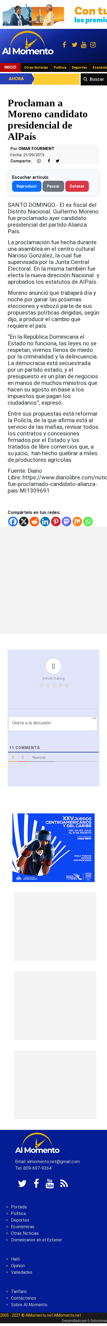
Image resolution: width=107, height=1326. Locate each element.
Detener (77, 186)
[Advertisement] (53, 580)
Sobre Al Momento (29, 1304)
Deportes (79, 68)
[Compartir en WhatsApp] (37, 161)
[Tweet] (55, 161)
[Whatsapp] (88, 521)
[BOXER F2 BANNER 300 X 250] (53, 847)
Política (60, 68)
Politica (18, 1213)
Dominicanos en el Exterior (36, 1239)
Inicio (10, 67)
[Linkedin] (45, 521)
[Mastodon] (66, 521)
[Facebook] (13, 521)
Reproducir (26, 186)
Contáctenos (23, 1298)
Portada (19, 1207)
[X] (24, 521)
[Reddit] (34, 521)
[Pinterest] (56, 521)
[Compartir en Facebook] (46, 161)
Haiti (15, 1259)
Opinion (18, 1265)
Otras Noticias (36, 68)
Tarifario (19, 1291)
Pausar (53, 186)
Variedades (21, 1272)
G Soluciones (97, 1321)
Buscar (97, 79)
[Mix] (77, 521)
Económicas (22, 1226)
